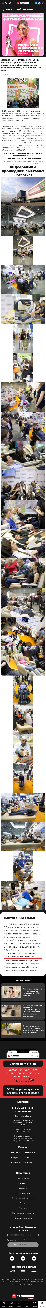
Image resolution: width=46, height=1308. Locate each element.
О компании (23, 1178)
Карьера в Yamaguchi (23, 1213)
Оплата (23, 1203)
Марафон (23, 1188)
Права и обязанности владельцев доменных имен (23, 1122)
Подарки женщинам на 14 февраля (21, 964)
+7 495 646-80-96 (23, 1111)
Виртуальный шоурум (23, 1198)
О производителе (23, 1218)
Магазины (23, 1183)
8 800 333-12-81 (23, 1107)
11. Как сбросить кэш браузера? (19, 957)
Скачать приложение (23, 1063)
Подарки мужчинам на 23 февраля (21, 967)
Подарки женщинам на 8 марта (20, 970)
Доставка (23, 1208)
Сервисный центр (23, 1193)
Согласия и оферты (23, 1116)
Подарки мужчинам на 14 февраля (21, 960)
